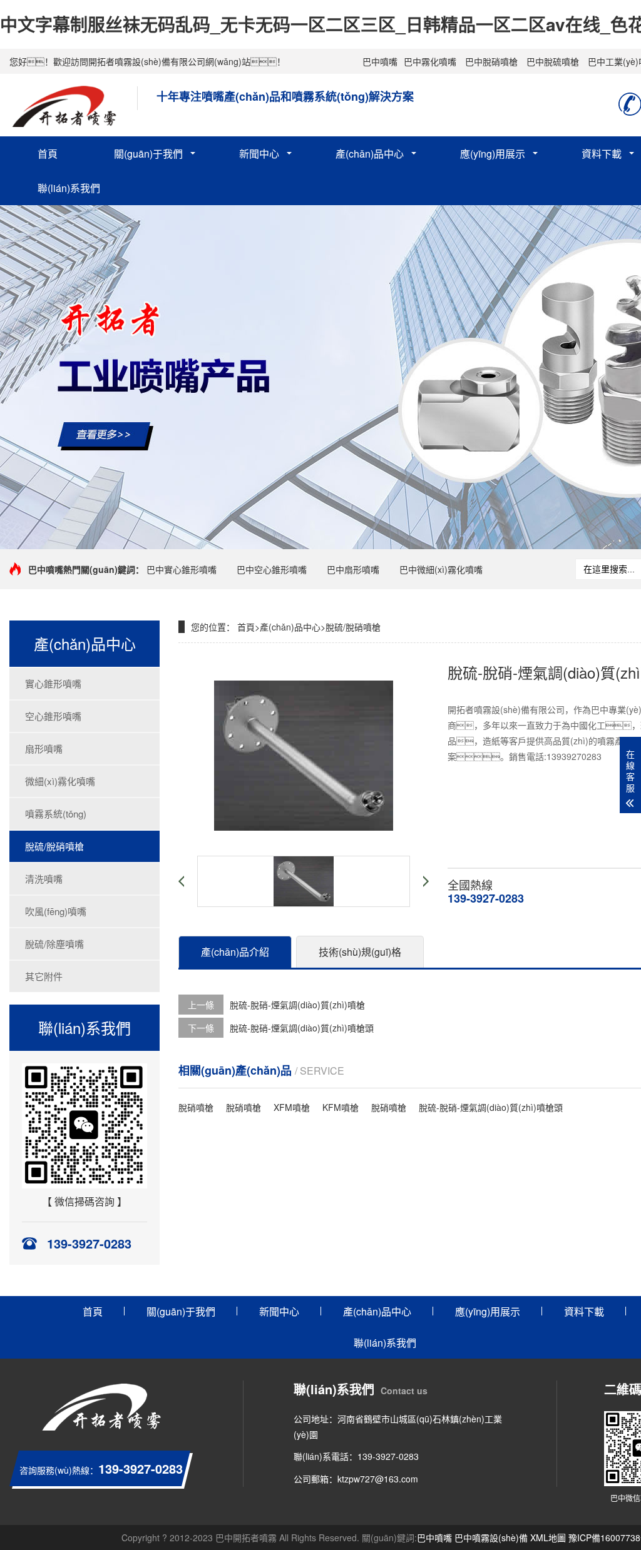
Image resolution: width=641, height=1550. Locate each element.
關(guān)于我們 (148, 153)
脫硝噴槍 (195, 1107)
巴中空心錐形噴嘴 (272, 569)
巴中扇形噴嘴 (353, 569)
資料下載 (584, 1311)
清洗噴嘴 (44, 878)
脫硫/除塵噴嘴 (54, 943)
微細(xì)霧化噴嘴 (60, 781)
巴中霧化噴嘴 (430, 61)
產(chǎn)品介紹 (235, 952)
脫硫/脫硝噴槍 (54, 846)
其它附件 (44, 976)
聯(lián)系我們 (69, 188)
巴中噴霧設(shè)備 (491, 1537)
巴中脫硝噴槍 (491, 61)
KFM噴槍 (340, 1107)
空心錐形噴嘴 (53, 715)
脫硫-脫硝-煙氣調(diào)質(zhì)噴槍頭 (302, 1027)
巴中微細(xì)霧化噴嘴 (441, 569)
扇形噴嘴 (44, 748)
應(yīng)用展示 (492, 153)
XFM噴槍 (292, 1107)
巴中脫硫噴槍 (552, 61)
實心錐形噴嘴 (53, 683)
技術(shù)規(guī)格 (360, 952)
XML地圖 (548, 1537)
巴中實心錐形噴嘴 (181, 569)
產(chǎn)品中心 (370, 153)
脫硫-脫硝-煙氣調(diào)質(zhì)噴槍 (297, 1004)
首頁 (48, 153)
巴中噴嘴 (379, 61)
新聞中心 (259, 153)
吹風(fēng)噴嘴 (55, 911)
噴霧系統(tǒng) (55, 813)
